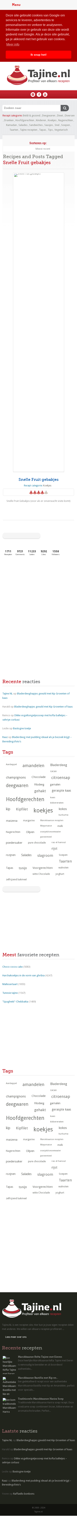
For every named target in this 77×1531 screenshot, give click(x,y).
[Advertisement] (32, 588)
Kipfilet (22, 809)
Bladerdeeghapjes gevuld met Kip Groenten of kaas (43, 706)
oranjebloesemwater (50, 831)
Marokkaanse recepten (51, 820)
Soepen (65, 125)
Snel (57, 125)
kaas (52, 797)
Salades (23, 125)
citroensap (60, 777)
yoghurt (59, 873)
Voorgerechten (43, 868)
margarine (29, 820)
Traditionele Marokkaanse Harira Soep (41, 1398)
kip (8, 809)
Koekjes (52, 120)
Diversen (70, 115)
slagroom (45, 855)
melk (60, 825)
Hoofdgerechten (24, 120)
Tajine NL (7, 693)
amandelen (33, 765)
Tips (50, 129)
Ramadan (11, 125)
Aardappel (11, 764)
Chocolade (39, 777)
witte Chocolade (41, 874)
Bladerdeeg (58, 765)
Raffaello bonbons (23, 1493)
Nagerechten (65, 120)
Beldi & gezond (31, 115)
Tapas (42, 129)
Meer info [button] (12, 44)
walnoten (63, 867)
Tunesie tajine (10, 992)
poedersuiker (14, 842)
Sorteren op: (38, 143)
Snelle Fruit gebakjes (39, 479)
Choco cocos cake (12, 966)
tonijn (23, 868)
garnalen (55, 784)
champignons (16, 777)
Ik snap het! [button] (39, 54)
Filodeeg (39, 784)
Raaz (5, 737)
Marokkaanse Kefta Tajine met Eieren (40, 1356)
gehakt (40, 791)
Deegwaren (48, 115)
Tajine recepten (28, 129)
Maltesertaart (10, 984)
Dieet (60, 115)
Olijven (30, 832)
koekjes (43, 810)
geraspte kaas (61, 790)
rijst (54, 848)
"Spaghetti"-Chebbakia (15, 1001)
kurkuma (63, 814)
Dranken (9, 120)
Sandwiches (36, 125)
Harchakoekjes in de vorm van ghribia (23, 975)
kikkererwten (57, 802)
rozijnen (11, 855)
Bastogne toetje (22, 728)
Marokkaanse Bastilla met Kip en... (38, 1377)
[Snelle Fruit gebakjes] (38, 322)
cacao (53, 771)
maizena (11, 821)
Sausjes (48, 125)
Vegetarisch (61, 129)
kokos (63, 809)
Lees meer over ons (15, 1337)
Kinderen (41, 120)
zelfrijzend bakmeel (16, 879)
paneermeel (46, 837)
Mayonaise (46, 825)
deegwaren (17, 785)
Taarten (13, 129)
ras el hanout (59, 842)
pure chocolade (37, 842)
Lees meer (38, 508)
